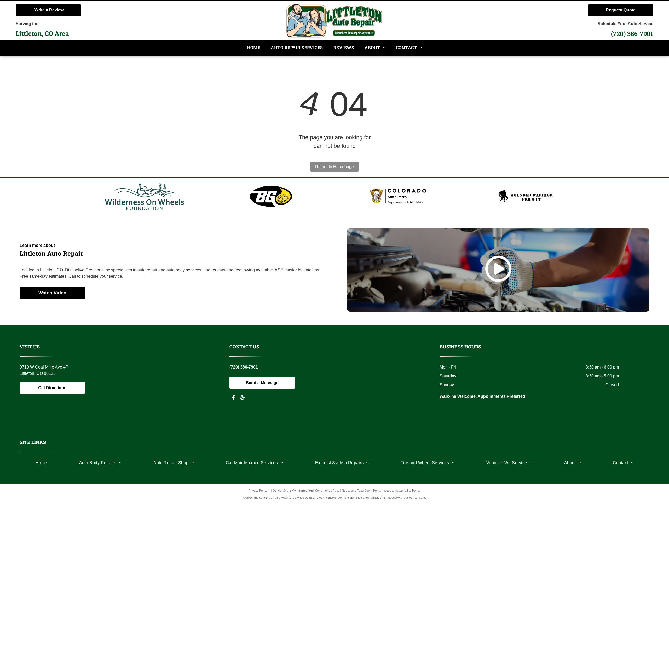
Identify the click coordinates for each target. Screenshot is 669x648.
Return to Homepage (334, 167)
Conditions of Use (327, 490)
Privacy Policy (258, 490)
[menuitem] (253, 48)
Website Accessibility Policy (402, 490)
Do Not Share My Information (293, 490)
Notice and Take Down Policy (361, 490)
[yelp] (242, 398)
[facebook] (233, 398)
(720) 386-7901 (632, 34)
